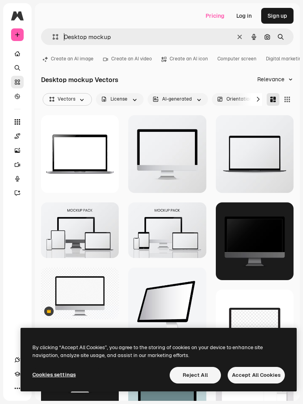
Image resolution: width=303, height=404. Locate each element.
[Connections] (17, 360)
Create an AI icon (189, 59)
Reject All (195, 375)
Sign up (277, 15)
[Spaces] (17, 136)
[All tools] (17, 122)
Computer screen (236, 59)
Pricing (215, 15)
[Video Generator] (17, 164)
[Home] (17, 53)
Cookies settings (54, 374)
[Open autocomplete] (52, 37)
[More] (17, 388)
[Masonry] (273, 99)
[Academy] (17, 374)
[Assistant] (17, 193)
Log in (244, 15)
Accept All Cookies (256, 375)
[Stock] (17, 82)
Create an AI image (72, 59)
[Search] (17, 68)
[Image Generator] (17, 150)
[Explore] (17, 96)
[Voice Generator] (17, 178)
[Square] (287, 99)
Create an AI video (131, 59)
